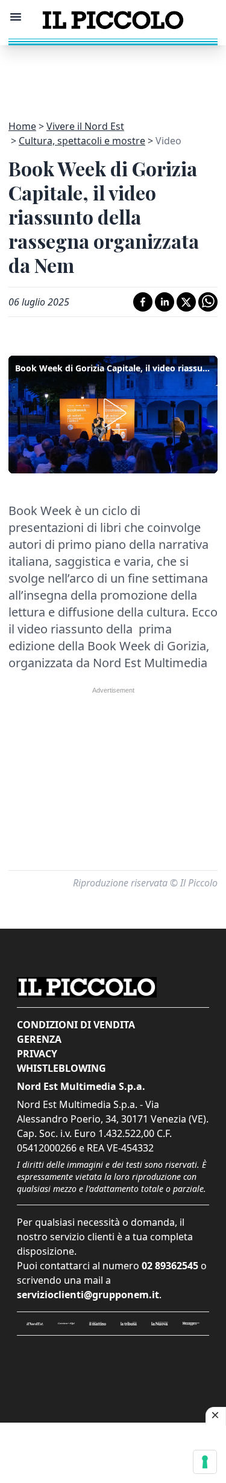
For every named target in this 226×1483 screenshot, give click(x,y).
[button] (112, 413)
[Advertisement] (113, 75)
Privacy (37, 1053)
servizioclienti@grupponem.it (88, 1294)
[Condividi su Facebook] (142, 302)
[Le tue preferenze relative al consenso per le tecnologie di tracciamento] (204, 1461)
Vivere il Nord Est (85, 126)
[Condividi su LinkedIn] (164, 302)
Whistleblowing (61, 1068)
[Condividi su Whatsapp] (208, 302)
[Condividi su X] (186, 302)
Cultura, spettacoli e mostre (82, 140)
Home (22, 126)
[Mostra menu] (15, 17)
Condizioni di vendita (76, 1024)
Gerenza (39, 1039)
